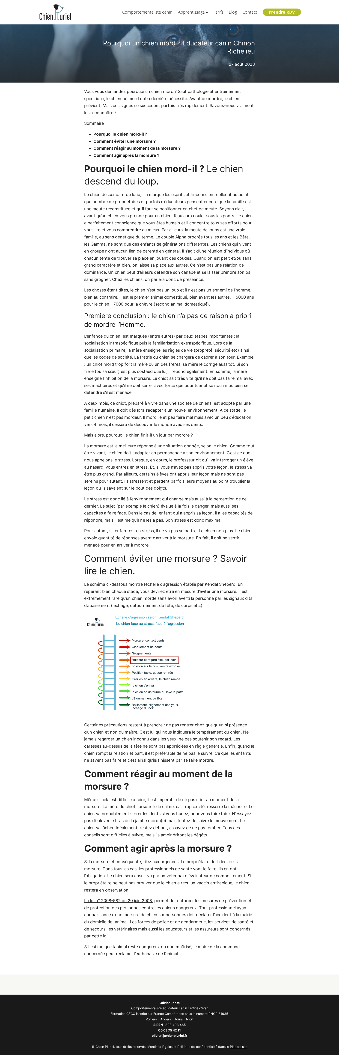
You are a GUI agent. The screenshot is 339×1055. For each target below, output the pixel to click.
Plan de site (238, 1047)
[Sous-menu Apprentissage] (207, 12)
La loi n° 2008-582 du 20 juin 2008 (118, 900)
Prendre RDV (282, 12)
